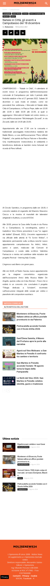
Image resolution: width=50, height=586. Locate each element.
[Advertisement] (25, 178)
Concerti (25, 13)
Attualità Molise (23, 447)
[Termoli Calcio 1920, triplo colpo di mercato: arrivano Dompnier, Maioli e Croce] (9, 473)
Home (5, 9)
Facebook (27, 578)
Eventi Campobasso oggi (37, 13)
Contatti (17, 576)
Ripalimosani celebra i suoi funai (31, 444)
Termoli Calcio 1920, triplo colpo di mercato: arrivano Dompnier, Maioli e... (32, 472)
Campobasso (14, 9)
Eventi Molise (17, 13)
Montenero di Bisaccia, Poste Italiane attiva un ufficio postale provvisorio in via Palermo (32, 316)
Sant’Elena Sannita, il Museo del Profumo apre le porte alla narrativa (31, 341)
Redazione (9, 27)
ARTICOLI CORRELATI (12, 303)
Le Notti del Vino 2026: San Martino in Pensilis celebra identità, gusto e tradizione (30, 381)
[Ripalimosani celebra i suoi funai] (9, 447)
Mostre (13, 16)
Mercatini (6, 16)
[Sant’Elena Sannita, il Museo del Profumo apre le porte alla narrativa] (9, 341)
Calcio (20, 478)
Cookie (34, 576)
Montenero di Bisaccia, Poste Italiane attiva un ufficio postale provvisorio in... (30, 459)
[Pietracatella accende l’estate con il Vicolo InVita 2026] (9, 329)
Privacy (25, 576)
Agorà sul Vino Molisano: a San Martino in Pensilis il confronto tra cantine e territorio (32, 353)
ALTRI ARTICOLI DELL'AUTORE (16, 307)
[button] (46, 3)
